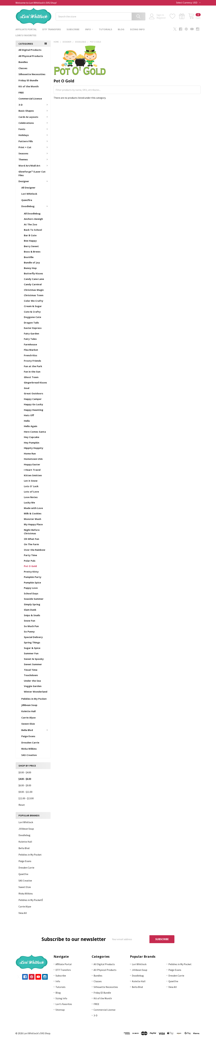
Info (88, 29)
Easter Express (33, 328)
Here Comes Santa (35, 431)
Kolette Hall (28, 711)
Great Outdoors (33, 393)
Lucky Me (29, 502)
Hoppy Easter (32, 464)
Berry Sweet (31, 246)
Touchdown (31, 675)
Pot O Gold (30, 566)
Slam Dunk (30, 609)
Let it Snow (30, 480)
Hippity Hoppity (33, 448)
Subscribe (73, 29)
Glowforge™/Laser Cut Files (32, 173)
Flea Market (31, 349)
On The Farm (31, 544)
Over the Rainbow (34, 549)
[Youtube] (192, 29)
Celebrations (26, 122)
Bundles (23, 62)
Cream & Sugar (33, 306)
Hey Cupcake (31, 437)
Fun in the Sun (32, 371)
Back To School (33, 229)
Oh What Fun (31, 538)
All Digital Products (30, 49)
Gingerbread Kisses (35, 382)
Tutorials (105, 29)
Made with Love (33, 508)
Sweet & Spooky (34, 658)
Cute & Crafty (32, 311)
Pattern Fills (26, 141)
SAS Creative (29, 755)
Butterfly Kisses (33, 273)
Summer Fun (31, 653)
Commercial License (30, 98)
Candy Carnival (33, 284)
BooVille (29, 257)
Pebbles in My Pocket (34, 698)
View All (23, 913)
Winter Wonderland (35, 691)
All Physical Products (31, 56)
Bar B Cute (30, 235)
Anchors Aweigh (33, 218)
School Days (31, 593)
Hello (27, 420)
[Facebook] (180, 29)
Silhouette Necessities (32, 74)
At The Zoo (30, 224)
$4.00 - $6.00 (25, 778)
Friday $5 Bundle (28, 80)
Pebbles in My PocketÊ (31, 900)
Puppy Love (31, 587)
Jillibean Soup (29, 705)
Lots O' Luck (31, 486)
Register (161, 17)
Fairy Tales (30, 338)
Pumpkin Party (32, 577)
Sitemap (60, 1009)
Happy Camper (33, 398)
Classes (23, 68)
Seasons (23, 153)
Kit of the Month (29, 86)
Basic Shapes (26, 110)
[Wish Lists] (174, 16)
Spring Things (32, 642)
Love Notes (31, 497)
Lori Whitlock (29, 193)
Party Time (30, 555)
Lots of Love (31, 491)
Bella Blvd (27, 730)
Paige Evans (28, 736)
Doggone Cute (32, 317)
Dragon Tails (31, 322)
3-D (21, 104)
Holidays (24, 135)
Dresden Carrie (30, 742)
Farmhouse (30, 344)
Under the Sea (32, 680)
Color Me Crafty (33, 300)
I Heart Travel (32, 469)
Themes (23, 159)
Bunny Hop (30, 268)
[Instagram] (198, 29)
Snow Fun (29, 620)
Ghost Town (31, 377)
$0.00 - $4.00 (25, 772)
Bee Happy (30, 240)
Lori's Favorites (25, 35)
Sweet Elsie (28, 723)
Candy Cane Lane (34, 278)
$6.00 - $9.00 (25, 785)
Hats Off (29, 415)
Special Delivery (33, 637)
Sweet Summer (33, 664)
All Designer (28, 187)
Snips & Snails (32, 615)
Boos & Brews (32, 251)
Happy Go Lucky (33, 404)
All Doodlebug (32, 213)
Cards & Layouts (28, 116)
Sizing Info (137, 29)
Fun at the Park (33, 366)
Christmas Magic (34, 289)
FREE (21, 92)
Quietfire (26, 200)
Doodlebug (27, 206)
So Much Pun (31, 626)
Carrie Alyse (28, 717)
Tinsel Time (30, 669)
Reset (22, 804)
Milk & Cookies (32, 513)
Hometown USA (33, 458)
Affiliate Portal (26, 29)
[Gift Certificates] (183, 16)
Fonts (22, 129)
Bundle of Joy (32, 262)
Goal (26, 388)
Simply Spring (32, 604)
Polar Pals (29, 560)
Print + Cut (25, 147)
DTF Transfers (51, 29)
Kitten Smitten (33, 475)
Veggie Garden (32, 686)
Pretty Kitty (31, 571)
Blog (121, 29)
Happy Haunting (33, 409)
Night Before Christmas (32, 531)
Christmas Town (33, 295)
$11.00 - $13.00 (26, 798)
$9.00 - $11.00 (25, 791)
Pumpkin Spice (32, 582)
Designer (24, 181)
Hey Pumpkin (31, 442)
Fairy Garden (31, 333)
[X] (175, 29)
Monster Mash (32, 519)
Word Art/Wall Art (29, 165)
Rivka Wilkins (29, 748)
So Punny (29, 631)
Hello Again (30, 426)
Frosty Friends (32, 360)
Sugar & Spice (32, 648)
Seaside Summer (33, 598)
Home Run (30, 453)
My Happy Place (33, 524)
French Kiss (30, 355)
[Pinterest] (186, 29)
